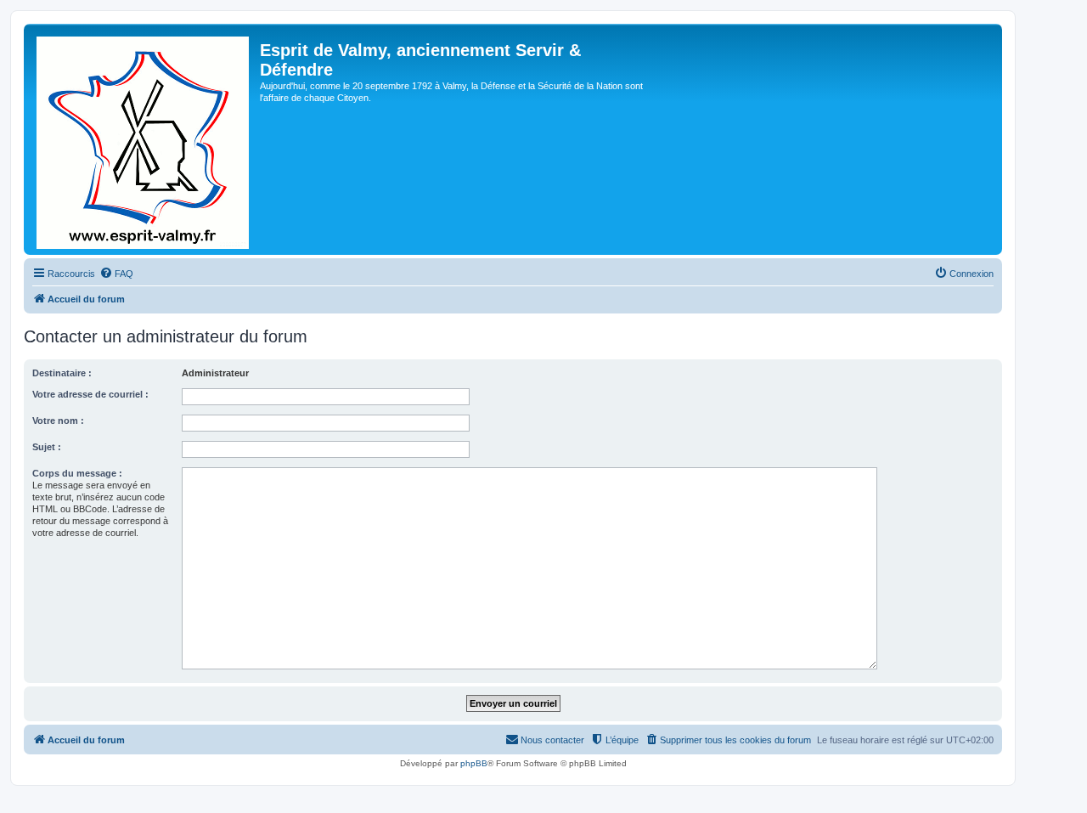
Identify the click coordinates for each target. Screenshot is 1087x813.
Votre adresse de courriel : (90, 394)
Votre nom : (58, 420)
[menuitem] (116, 273)
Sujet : (46, 447)
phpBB (473, 763)
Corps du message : (77, 473)
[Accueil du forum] (144, 139)
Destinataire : (62, 373)
